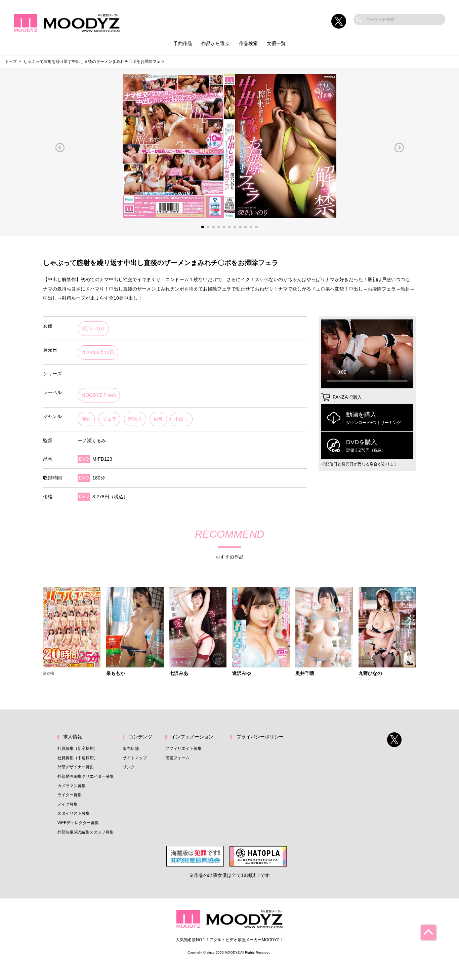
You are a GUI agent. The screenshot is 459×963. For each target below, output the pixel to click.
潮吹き (135, 419)
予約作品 (182, 43)
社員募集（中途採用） (77, 758)
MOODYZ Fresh (98, 395)
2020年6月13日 (97, 352)
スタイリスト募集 (73, 813)
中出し (181, 419)
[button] (60, 147)
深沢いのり (93, 328)
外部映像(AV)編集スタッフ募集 (85, 832)
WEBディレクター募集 (78, 822)
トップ (11, 61)
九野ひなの (370, 673)
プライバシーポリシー (260, 736)
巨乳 (158, 419)
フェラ (109, 419)
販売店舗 (131, 748)
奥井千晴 (304, 673)
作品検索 (248, 43)
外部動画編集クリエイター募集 (85, 776)
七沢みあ (178, 673)
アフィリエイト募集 (183, 748)
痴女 (86, 419)
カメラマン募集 (71, 785)
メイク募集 (67, 804)
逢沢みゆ (241, 673)
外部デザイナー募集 (75, 767)
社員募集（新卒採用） (77, 748)
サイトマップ (135, 758)
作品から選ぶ (215, 43)
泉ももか (115, 673)
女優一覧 (276, 43)
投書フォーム (177, 758)
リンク (129, 767)
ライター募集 (69, 795)
